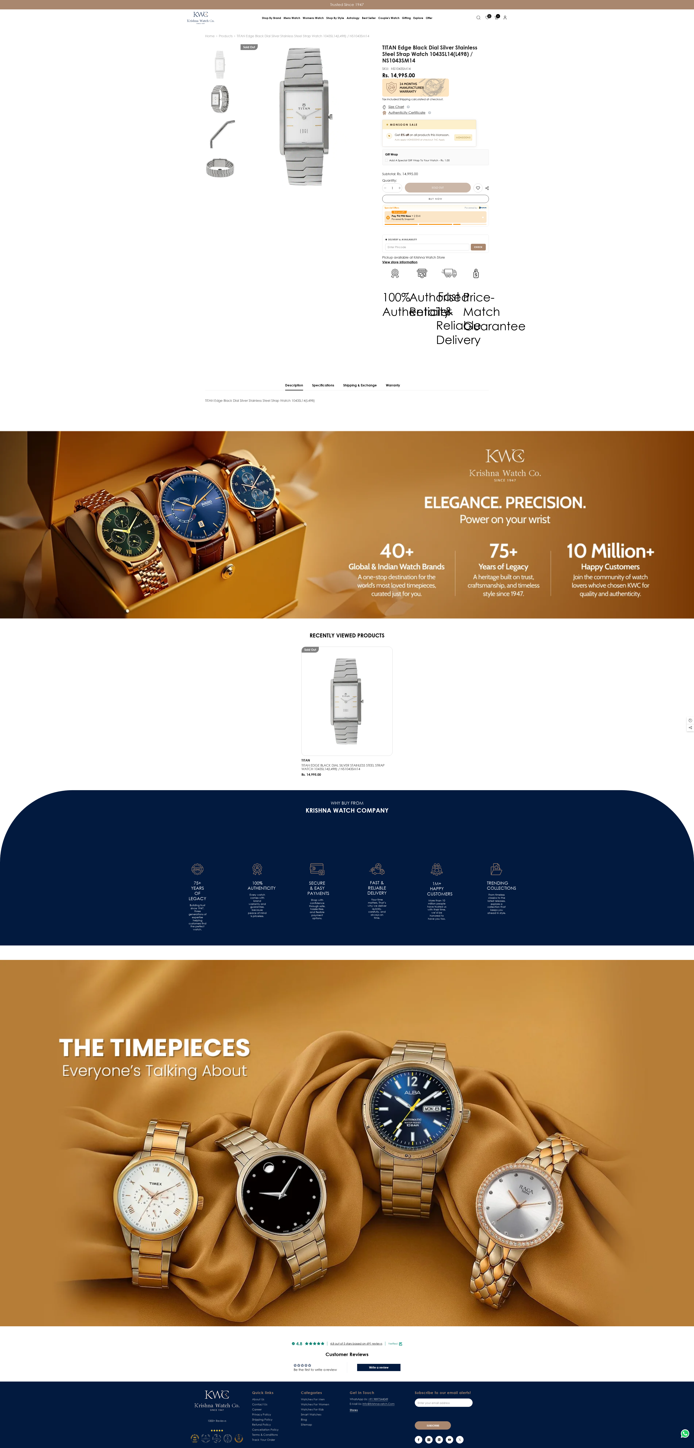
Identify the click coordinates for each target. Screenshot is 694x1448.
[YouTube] (449, 1439)
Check (478, 247)
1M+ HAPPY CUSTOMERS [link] (436, 889)
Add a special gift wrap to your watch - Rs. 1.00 (419, 160)
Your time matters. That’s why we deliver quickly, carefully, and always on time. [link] (377, 908)
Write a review (379, 1367)
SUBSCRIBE (433, 1425)
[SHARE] (486, 188)
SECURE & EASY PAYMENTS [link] (317, 888)
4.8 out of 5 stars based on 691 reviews (356, 1343)
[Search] (478, 18)
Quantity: (389, 180)
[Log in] (505, 18)
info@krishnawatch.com (379, 1403)
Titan (305, 760)
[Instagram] (429, 1439)
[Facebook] (418, 1439)
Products (226, 36)
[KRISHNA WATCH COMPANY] (347, 1143)
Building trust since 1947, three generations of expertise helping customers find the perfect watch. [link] (197, 917)
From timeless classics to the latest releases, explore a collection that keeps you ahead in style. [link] (496, 903)
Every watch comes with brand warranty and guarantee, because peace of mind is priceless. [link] (257, 905)
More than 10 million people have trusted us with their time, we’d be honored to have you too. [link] (436, 909)
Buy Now (435, 198)
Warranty (393, 385)
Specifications (323, 385)
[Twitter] (460, 1439)
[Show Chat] (686, 1433)
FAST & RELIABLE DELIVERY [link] (376, 888)
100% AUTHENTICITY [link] (257, 885)
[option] (306, 116)
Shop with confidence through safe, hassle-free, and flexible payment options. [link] (317, 909)
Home (210, 36)
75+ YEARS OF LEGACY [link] (197, 890)
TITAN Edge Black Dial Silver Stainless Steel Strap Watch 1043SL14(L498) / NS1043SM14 (343, 767)
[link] (478, 187)
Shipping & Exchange (360, 385)
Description (294, 385)
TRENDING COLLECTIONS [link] (496, 885)
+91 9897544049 (378, 1399)
